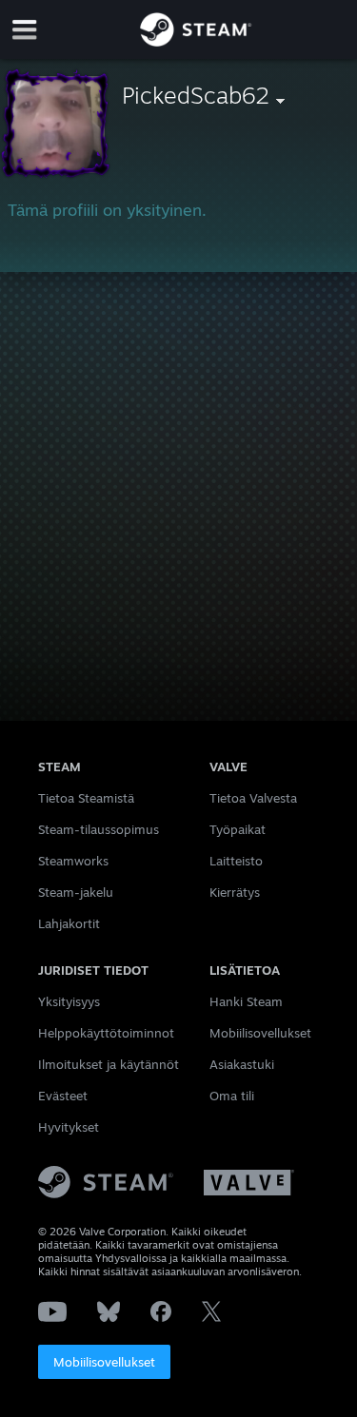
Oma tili (231, 1095)
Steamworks (73, 860)
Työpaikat (237, 829)
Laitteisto (236, 860)
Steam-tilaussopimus (98, 829)
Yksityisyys (69, 1001)
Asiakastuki (241, 1064)
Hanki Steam (246, 1001)
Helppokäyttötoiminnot (106, 1032)
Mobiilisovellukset (104, 1361)
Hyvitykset (68, 1127)
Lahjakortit (69, 923)
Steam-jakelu (75, 892)
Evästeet (63, 1095)
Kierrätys (234, 892)
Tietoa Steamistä (86, 798)
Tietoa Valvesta (253, 798)
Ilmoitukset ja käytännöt (108, 1064)
